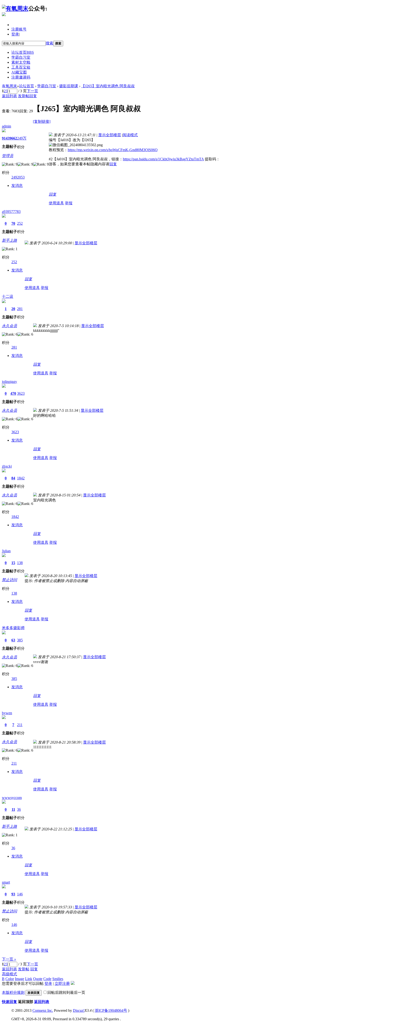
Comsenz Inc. (42, 1010)
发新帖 (23, 96)
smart (6, 882)
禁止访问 (9, 580)
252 (20, 223)
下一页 (32, 91)
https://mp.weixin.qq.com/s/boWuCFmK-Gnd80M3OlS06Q (113, 150)
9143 (5, 138)
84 (13, 478)
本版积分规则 (13, 992)
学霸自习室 (20, 57)
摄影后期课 (68, 86)
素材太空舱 (20, 62)
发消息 (17, 186)
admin (6, 126)
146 (20, 894)
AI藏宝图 (19, 72)
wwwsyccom (12, 798)
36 (19, 809)
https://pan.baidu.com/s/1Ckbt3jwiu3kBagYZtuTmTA (163, 159)
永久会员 (9, 326)
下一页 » (9, 959)
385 (20, 640)
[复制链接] (41, 121)
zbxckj (7, 466)
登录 (15, 34)
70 (13, 223)
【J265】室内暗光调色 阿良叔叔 (108, 86)
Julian (6, 551)
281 (20, 309)
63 (13, 640)
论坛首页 (22, 52)
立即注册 (62, 983)
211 (19, 725)
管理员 (7, 156)
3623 (21, 393)
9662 (13, 138)
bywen (7, 713)
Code (47, 979)
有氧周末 (9, 86)
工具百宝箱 (20, 67)
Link (28, 979)
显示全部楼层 (109, 135)
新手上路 (9, 240)
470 (13, 393)
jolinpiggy (9, 382)
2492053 (18, 177)
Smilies (57, 979)
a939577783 (11, 212)
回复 (33, 96)
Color (9, 979)
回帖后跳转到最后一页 (66, 992)
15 (13, 563)
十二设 (7, 296)
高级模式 (9, 974)
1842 (21, 478)
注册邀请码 (20, 77)
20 (13, 309)
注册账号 (19, 29)
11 (13, 809)
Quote (37, 979)
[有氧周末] (15, 8)
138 (20, 563)
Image (19, 979)
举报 (68, 203)
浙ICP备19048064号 (111, 1010)
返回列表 (9, 96)
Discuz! (78, 1010)
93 (13, 894)
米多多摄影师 (13, 628)
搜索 (49, 43)
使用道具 (56, 203)
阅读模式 (130, 135)
